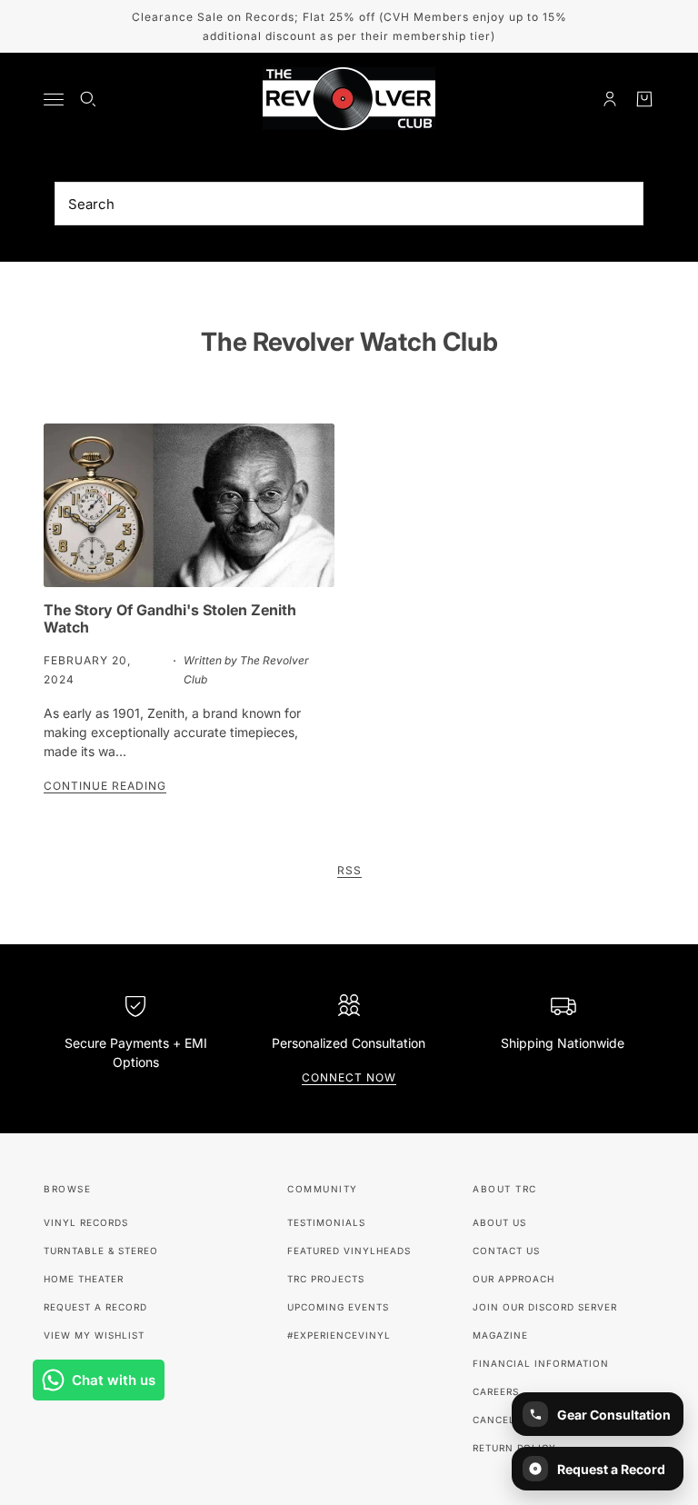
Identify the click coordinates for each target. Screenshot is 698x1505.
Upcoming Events (338, 1306)
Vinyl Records (86, 1222)
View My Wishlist (94, 1335)
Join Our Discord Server (545, 1306)
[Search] (88, 99)
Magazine (500, 1335)
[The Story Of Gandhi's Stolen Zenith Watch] (189, 505)
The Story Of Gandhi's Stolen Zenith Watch (170, 618)
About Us (499, 1222)
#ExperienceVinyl (339, 1335)
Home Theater (84, 1278)
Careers (496, 1391)
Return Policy (514, 1447)
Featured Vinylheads (349, 1250)
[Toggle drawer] (54, 99)
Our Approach (513, 1278)
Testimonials (326, 1222)
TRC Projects (325, 1278)
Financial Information (541, 1363)
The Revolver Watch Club (349, 341)
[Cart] (644, 99)
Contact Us (506, 1250)
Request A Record (95, 1306)
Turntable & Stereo (101, 1250)
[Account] (610, 99)
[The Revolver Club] (349, 99)
